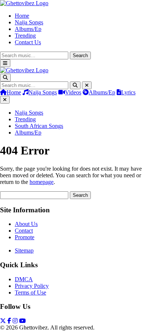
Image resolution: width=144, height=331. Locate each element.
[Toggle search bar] (5, 77)
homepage (42, 182)
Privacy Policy (32, 286)
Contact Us (28, 42)
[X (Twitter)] (3, 321)
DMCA (24, 279)
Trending (25, 35)
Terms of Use (30, 292)
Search (80, 55)
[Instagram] (15, 321)
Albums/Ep (28, 29)
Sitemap (24, 250)
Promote (24, 237)
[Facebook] (9, 321)
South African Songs (39, 126)
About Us (26, 224)
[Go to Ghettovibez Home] (24, 3)
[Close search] (87, 85)
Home (22, 16)
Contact (24, 230)
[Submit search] (75, 85)
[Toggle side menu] (5, 63)
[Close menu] (5, 100)
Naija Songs (29, 22)
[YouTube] (22, 321)
